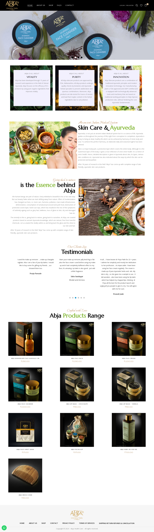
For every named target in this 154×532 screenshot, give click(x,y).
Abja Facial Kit (77, 449)
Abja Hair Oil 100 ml (128, 449)
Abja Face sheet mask (25, 449)
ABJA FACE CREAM (128, 358)
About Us (33, 523)
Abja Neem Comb (25, 495)
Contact (54, 523)
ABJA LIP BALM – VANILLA (128, 404)
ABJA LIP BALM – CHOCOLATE (77, 404)
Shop (43, 523)
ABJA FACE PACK (77, 358)
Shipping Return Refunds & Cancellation (116, 523)
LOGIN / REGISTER (126, 5)
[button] (146, 5)
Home (22, 523)
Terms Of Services (86, 523)
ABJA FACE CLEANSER (25, 404)
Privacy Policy (68, 523)
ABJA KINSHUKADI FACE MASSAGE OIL (25, 358)
